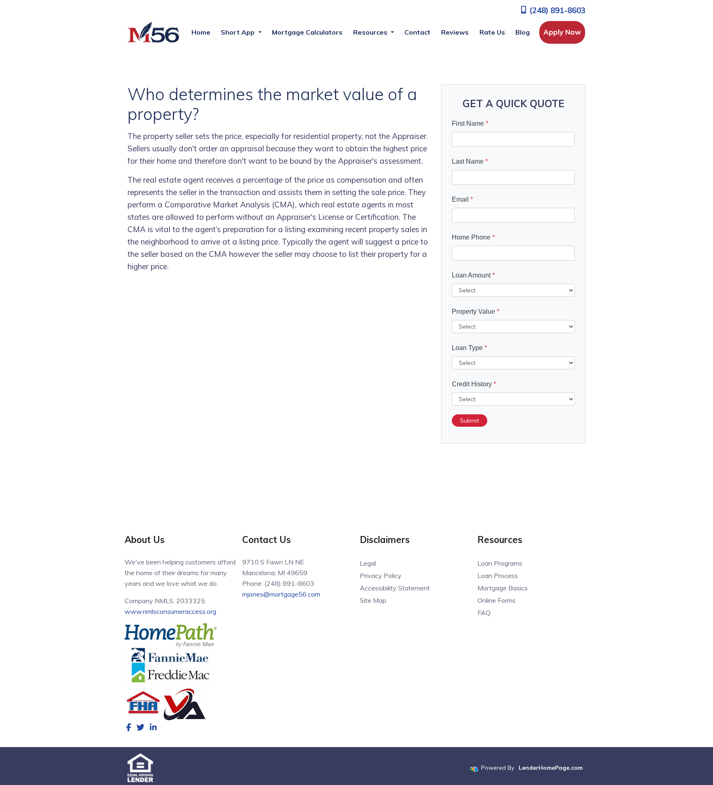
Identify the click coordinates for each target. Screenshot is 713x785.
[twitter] (140, 727)
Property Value (475, 311)
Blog (522, 32)
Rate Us (492, 32)
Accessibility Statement (395, 588)
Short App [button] (238, 32)
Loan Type (469, 347)
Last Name (470, 161)
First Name (470, 123)
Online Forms (496, 600)
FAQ (484, 613)
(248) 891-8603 (556, 10)
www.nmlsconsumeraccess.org (170, 611)
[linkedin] (153, 727)
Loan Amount (473, 275)
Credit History (474, 384)
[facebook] (128, 727)
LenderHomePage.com (551, 767)
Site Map (373, 600)
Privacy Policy (380, 575)
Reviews (455, 32)
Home (200, 32)
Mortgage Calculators (307, 32)
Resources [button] (371, 32)
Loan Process (497, 575)
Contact (417, 32)
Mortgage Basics (502, 588)
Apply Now (562, 32)
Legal (368, 563)
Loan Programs (499, 563)
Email (462, 199)
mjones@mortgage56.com (281, 594)
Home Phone (473, 237)
